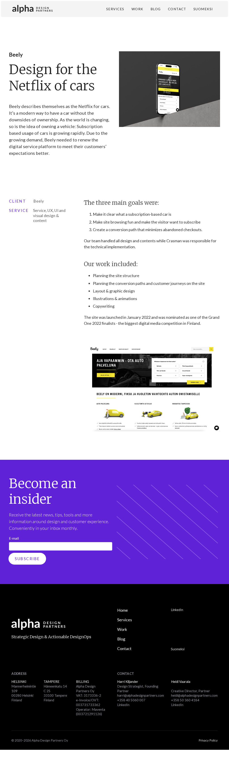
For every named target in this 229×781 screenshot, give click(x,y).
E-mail (14, 538)
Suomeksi (203, 9)
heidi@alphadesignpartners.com (194, 695)
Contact (177, 9)
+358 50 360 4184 (185, 700)
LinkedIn (177, 610)
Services (115, 9)
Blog (156, 9)
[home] (32, 9)
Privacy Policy (208, 740)
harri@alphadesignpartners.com (140, 695)
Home (122, 610)
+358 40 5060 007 (131, 700)
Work (137, 9)
